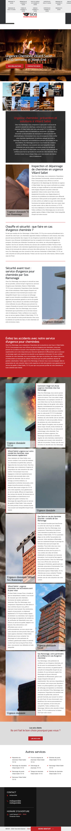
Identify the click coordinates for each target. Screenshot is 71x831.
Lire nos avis (35, 738)
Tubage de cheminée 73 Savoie (23, 9)
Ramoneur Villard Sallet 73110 (19, 778)
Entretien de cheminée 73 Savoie (47, 9)
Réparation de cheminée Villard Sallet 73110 (19, 760)
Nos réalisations (14, 66)
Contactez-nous (34, 66)
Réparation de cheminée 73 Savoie (23, 3)
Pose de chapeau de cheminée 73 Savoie (35, 3)
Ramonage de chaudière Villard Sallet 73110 (19, 767)
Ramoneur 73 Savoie (59, 8)
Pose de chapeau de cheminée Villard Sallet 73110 (37, 760)
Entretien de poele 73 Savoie (47, 2)
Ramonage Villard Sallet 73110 (56, 767)
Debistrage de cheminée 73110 (36, 767)
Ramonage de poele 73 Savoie (11, 8)
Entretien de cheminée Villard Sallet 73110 (56, 773)
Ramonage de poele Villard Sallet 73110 (18, 773)
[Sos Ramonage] (30, 13)
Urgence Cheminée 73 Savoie (35, 9)
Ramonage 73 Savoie (11, 2)
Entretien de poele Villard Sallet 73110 (55, 759)
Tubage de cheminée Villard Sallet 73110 (37, 773)
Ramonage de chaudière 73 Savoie (59, 3)
